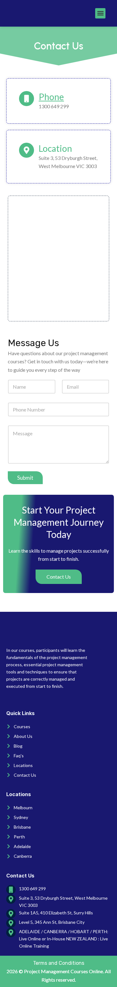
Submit (25, 477)
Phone (51, 96)
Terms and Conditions (58, 963)
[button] (100, 13)
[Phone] (26, 98)
